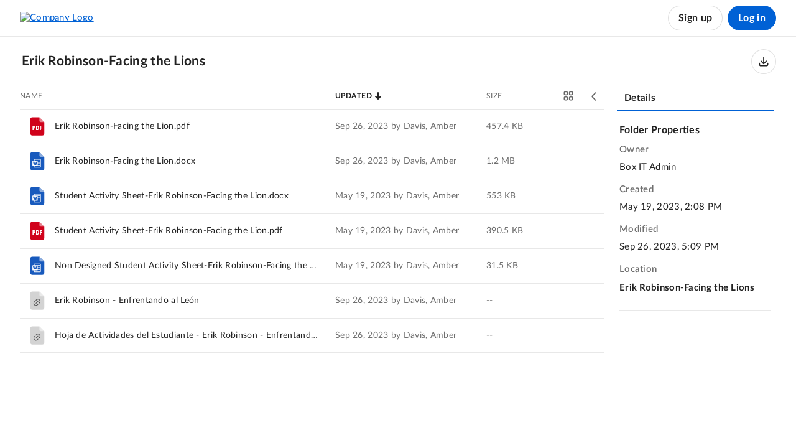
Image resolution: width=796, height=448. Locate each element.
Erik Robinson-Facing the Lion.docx (125, 161)
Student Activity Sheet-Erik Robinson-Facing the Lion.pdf (169, 230)
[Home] (57, 18)
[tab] (695, 98)
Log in (752, 18)
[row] (312, 126)
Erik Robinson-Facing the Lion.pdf (122, 126)
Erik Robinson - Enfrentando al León (127, 300)
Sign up (695, 18)
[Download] (763, 61)
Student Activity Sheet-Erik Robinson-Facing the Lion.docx (172, 196)
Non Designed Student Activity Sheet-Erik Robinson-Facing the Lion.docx (201, 265)
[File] (37, 126)
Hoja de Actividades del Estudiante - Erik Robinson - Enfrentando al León (201, 335)
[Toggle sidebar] (594, 96)
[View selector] (568, 96)
